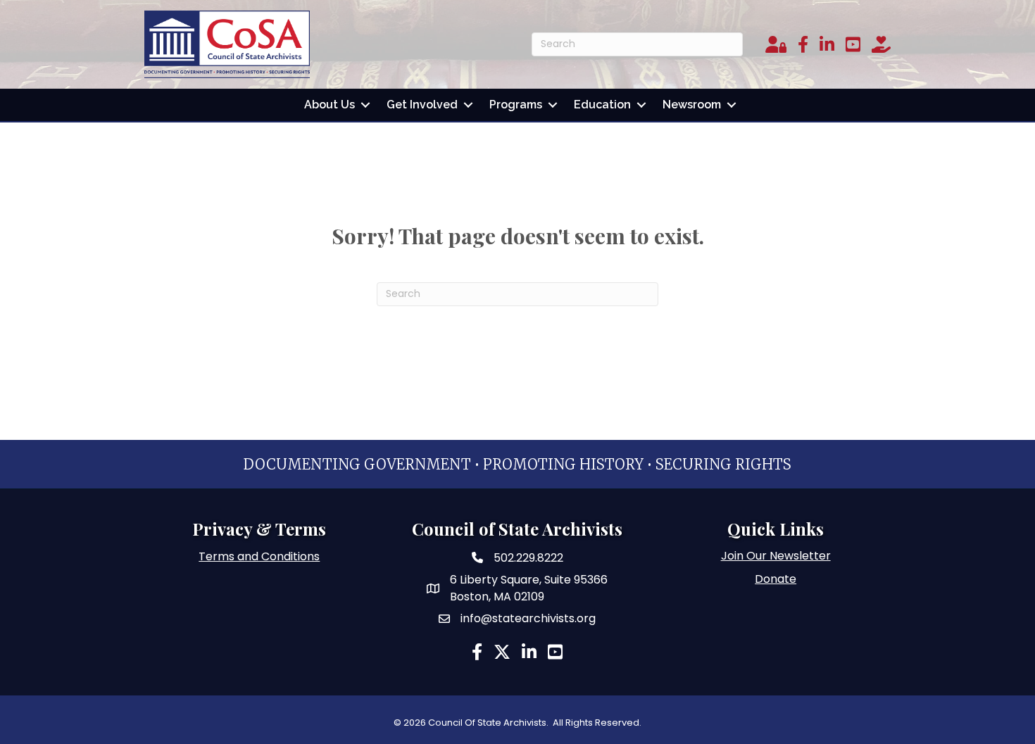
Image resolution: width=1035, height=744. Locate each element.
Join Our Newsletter (776, 556)
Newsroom (692, 104)
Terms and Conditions (259, 556)
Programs (515, 104)
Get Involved (422, 104)
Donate (775, 579)
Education (602, 104)
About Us (329, 104)
